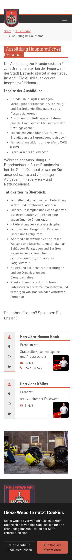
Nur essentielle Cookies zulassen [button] (19, 547)
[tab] (9, 337)
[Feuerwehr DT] (11, 19)
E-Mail (28, 363)
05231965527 (33, 368)
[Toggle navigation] (64, 19)
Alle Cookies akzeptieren (52, 547)
